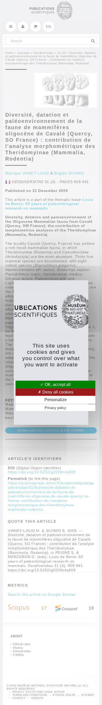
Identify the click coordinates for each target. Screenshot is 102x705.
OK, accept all (57, 384)
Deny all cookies (57, 392)
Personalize (55, 399)
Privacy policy (55, 408)
